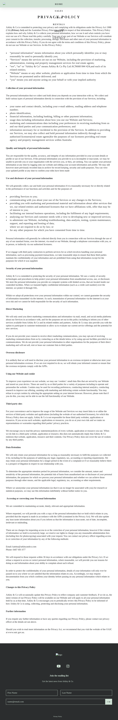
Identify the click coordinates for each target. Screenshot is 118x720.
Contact (59, 38)
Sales (59, 11)
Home (59, 4)
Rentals (59, 24)
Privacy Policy (57, 716)
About (59, 31)
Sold (58, 18)
